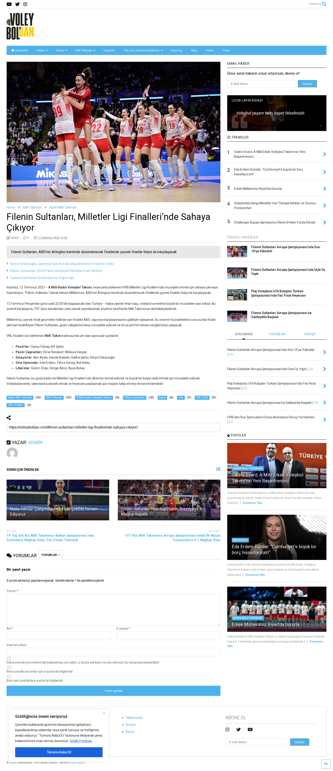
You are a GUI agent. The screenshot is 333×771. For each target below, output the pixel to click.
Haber (41, 50)
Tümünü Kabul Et (59, 752)
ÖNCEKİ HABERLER (242, 237)
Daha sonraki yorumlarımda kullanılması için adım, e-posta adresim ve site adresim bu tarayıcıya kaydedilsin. (83, 662)
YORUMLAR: (50, 555)
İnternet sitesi (16, 645)
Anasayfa (21, 50)
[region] (59, 735)
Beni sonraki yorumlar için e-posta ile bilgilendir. (40, 671)
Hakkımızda (134, 717)
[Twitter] (17, 4)
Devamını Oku (252, 502)
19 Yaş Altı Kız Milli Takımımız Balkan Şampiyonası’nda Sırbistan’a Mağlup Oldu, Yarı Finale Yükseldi (50, 537)
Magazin (109, 50)
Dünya (60, 50)
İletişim (131, 724)
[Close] (104, 713)
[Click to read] (58, 500)
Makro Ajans (77, 762)
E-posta (123, 628)
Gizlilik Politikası (81, 741)
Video (226, 50)
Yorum (13, 591)
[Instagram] (25, 4)
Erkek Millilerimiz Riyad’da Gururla (265, 624)
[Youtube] (9, 4)
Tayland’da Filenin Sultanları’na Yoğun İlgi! (42, 278)
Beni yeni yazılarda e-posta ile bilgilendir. (35, 680)
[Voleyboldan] (20, 37)
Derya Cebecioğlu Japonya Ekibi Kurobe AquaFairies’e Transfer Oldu (62, 264)
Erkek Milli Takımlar (248, 468)
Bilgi (194, 50)
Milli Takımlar (83, 50)
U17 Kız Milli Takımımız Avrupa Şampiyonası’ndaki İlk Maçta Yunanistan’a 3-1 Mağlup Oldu (172, 537)
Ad (10, 628)
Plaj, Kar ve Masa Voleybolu (141, 50)
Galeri (209, 50)
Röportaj (176, 50)
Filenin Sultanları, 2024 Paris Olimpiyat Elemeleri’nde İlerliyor (56, 271)
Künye (130, 731)
